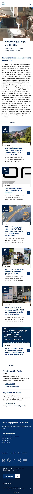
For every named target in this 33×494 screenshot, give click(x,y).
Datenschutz (13, 453)
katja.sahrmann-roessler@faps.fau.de (15, 406)
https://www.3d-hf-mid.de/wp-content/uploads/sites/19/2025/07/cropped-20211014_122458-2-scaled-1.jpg (14, 488)
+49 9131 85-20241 (10, 403)
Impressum (5, 453)
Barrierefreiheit (22, 453)
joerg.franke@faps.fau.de (12, 386)
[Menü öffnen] (30, 4)
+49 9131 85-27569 (10, 384)
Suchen (15, 492)
